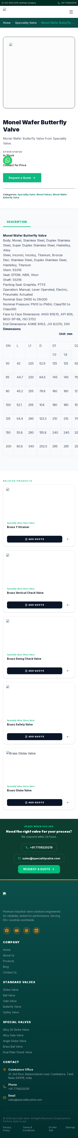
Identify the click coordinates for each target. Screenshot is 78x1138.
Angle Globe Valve (14, 1040)
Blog (6, 966)
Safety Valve (11, 1012)
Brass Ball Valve (13, 1046)
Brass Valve (28, 523)
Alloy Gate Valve (13, 1035)
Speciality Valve (26, 22)
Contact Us (10, 972)
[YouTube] (16, 930)
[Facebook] (7, 930)
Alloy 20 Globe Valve (16, 1029)
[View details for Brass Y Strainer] (67, 539)
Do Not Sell (53, 1129)
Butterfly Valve (12, 1006)
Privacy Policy (7, 1129)
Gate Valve (10, 1001)
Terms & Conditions (29, 1129)
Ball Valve (9, 995)
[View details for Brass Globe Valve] (67, 802)
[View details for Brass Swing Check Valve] (67, 671)
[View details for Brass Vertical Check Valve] (67, 605)
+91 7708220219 (68, 3)
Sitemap (70, 1127)
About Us (8, 955)
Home (7, 22)
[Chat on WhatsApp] (7, 160)
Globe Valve (10, 989)
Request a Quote (20, 177)
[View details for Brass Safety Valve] (67, 737)
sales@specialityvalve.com (41, 858)
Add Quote (36, 539)
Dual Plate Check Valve (17, 1052)
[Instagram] (26, 930)
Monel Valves (44, 194)
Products (8, 961)
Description (17, 221)
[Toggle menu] (71, 12)
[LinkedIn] (36, 930)
